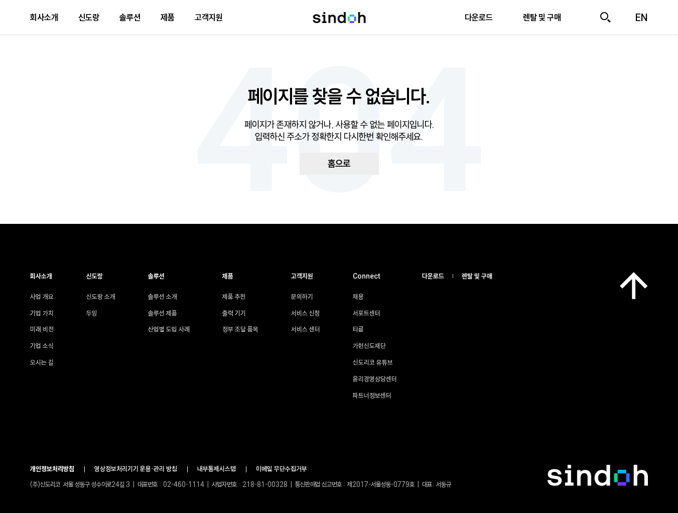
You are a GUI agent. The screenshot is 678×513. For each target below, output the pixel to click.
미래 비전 (42, 329)
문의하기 (302, 297)
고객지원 (209, 17)
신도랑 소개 (100, 297)
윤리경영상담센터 (375, 379)
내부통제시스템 (216, 469)
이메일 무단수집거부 (281, 469)
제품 (168, 17)
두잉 (91, 313)
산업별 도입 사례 (169, 329)
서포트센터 (366, 313)
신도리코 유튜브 (373, 362)
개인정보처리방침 (52, 469)
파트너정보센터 (372, 396)
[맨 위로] (634, 285)
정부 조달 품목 (240, 329)
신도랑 (88, 17)
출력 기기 (234, 313)
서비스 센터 (305, 329)
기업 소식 (42, 346)
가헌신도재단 (369, 346)
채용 (358, 297)
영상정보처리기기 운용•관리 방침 (135, 469)
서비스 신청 (305, 313)
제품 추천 (234, 297)
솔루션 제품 (162, 313)
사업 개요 (42, 297)
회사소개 (44, 17)
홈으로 (339, 164)
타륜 (358, 329)
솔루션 (130, 17)
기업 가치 (42, 313)
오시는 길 (42, 362)
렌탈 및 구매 (477, 276)
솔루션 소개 (162, 297)
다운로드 (433, 276)
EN (641, 18)
